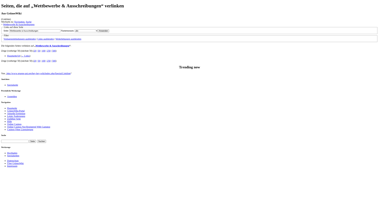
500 (54, 51)
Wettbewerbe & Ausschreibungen (18, 24)
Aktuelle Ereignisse (16, 113)
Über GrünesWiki (15, 163)
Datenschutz (13, 160)
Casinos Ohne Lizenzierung (20, 129)
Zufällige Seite (14, 119)
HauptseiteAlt (13, 56)
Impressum (12, 166)
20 (35, 51)
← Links (25, 56)
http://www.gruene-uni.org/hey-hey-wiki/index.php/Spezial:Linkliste (39, 73)
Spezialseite (12, 85)
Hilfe (9, 121)
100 (43, 51)
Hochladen (12, 153)
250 (48, 51)
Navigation (19, 22)
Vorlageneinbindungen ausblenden (20, 39)
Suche (29, 22)
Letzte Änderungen (16, 116)
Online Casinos (14, 124)
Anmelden (12, 96)
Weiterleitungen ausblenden (68, 39)
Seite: (6, 30)
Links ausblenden (45, 39)
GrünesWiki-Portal (16, 111)
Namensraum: (67, 30)
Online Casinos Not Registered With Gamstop (28, 127)
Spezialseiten (13, 155)
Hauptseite (12, 108)
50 (39, 51)
